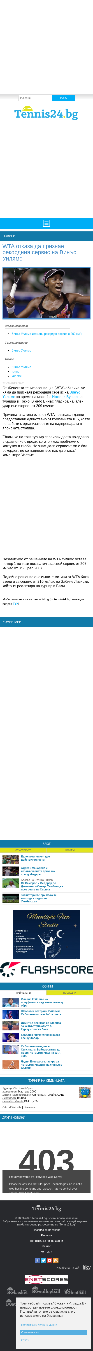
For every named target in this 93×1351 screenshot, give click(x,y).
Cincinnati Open (23, 1088)
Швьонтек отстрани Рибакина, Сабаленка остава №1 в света (41, 1013)
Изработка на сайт (68, 1267)
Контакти (46, 1251)
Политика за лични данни (46, 1240)
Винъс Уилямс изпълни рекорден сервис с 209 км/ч (47, 333)
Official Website (11, 1107)
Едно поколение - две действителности (35, 858)
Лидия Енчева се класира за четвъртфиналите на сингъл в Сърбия (41, 1064)
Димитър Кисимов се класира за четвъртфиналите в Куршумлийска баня (41, 1026)
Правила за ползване (46, 1230)
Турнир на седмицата (46, 1080)
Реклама (46, 1235)
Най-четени (23, 993)
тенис (15, 371)
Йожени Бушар (65, 397)
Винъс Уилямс (21, 350)
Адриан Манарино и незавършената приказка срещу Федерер (38, 871)
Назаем (69, 850)
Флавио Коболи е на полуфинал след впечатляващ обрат (42, 1002)
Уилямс (17, 376)
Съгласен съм (30, 1332)
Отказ (25, 1340)
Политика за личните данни (39, 1324)
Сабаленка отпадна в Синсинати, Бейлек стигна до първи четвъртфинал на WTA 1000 (40, 1051)
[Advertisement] (46, 46)
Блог (47, 844)
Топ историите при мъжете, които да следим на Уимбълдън (39, 898)
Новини (9, 236)
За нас (46, 1246)
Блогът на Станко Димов (37, 880)
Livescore (29, 1107)
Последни (69, 993)
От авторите (23, 850)
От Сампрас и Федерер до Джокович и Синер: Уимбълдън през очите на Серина (42, 886)
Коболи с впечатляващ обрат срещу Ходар (40, 1036)
